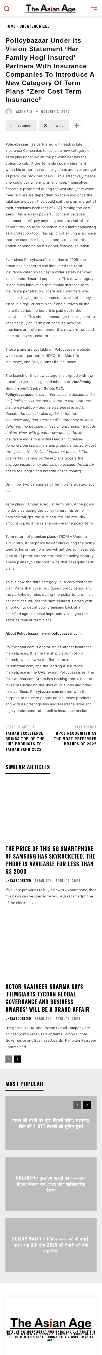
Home (10, 26)
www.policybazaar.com (61, 633)
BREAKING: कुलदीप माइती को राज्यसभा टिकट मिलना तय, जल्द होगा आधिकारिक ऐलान (51, 1184)
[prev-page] (8, 1059)
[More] (76, 125)
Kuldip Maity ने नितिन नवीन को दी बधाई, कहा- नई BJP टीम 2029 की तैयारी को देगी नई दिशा (51, 1245)
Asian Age (24, 111)
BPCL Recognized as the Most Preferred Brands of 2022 (75, 738)
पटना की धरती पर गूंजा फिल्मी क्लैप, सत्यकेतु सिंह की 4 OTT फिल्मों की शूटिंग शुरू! (51, 1123)
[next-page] (17, 1059)
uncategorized (35, 26)
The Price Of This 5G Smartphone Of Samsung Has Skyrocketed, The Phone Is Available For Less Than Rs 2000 (50, 859)
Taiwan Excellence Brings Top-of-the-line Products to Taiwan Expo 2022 (25, 741)
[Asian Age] (10, 111)
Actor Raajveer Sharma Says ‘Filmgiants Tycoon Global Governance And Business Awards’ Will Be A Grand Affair (47, 997)
